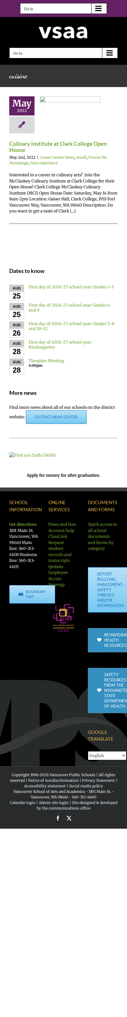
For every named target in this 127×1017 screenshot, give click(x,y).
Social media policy (86, 786)
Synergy (56, 584)
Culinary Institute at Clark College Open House (58, 146)
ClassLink (57, 536)
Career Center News (57, 157)
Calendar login (22, 802)
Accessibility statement (45, 786)
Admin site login (53, 802)
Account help (61, 530)
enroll (81, 157)
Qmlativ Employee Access (58, 572)
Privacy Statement (98, 780)
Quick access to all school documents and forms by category (102, 536)
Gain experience (44, 163)
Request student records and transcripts (60, 551)
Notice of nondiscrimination (53, 780)
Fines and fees (62, 524)
